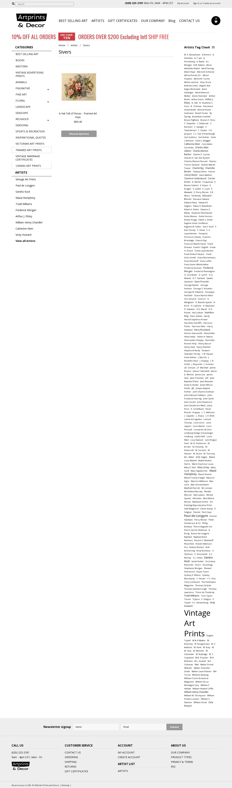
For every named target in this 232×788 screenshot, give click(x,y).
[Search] (13, 3)
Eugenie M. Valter (192, 226)
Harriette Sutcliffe (193, 322)
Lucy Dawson (196, 439)
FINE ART (21, 94)
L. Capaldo (189, 415)
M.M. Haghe (201, 457)
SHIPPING (70, 762)
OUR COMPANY (153, 20)
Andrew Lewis (191, 85)
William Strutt (200, 702)
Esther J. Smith (205, 219)
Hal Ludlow (197, 312)
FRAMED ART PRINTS (29, 150)
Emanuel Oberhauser (202, 212)
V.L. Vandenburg (200, 602)
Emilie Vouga (190, 219)
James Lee (200, 374)
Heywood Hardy (192, 350)
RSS (173, 766)
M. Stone (197, 453)
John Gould (190, 402)
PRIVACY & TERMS (182, 762)
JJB (193, 388)
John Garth (208, 398)
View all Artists (25, 241)
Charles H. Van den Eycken (197, 157)
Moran (187, 501)
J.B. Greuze (189, 367)
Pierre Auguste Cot (203, 526)
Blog (171, 20)
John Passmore (204, 402)
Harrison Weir (199, 326)
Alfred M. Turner (202, 78)
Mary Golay (203, 467)
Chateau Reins (200, 171)
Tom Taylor (207, 595)
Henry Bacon (204, 343)
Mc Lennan (207, 488)
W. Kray (206, 647)
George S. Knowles (202, 288)
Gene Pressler (201, 281)
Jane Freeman (197, 378)
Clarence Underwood (195, 178)
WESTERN (22, 66)
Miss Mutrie (208, 498)
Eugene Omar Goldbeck (196, 223)
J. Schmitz (209, 364)
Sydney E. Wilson (192, 575)
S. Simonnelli (200, 554)
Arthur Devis (197, 99)
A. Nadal (200, 61)
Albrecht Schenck (205, 71)
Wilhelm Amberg (200, 674)
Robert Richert (196, 547)
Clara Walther (205, 175)
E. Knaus (204, 185)
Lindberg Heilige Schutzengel (198, 433)
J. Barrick (202, 357)
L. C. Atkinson (208, 412)
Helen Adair (190, 336)
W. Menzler (198, 650)
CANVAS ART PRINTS (28, 165)
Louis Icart (199, 436)
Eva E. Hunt (208, 226)
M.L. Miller (189, 457)
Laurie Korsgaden (193, 419)
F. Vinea (201, 230)
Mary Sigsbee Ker (199, 470)
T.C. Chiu (211, 578)
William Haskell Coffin (202, 688)
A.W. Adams (199, 65)
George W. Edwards (193, 292)
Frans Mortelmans (206, 257)
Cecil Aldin (207, 144)
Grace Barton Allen (203, 295)
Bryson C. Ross (207, 120)
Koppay (196, 412)
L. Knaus (200, 415)
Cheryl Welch (190, 174)
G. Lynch (203, 274)
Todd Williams (24, 204)
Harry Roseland (202, 329)
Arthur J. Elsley (24, 216)
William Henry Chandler (29, 222)
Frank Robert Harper (194, 254)
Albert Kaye (189, 71)
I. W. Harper (207, 353)
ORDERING (71, 757)
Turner (187, 599)
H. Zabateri (189, 309)
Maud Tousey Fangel (194, 477)
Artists (74, 45)
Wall (197, 664)
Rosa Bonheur (203, 550)
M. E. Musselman (192, 54)
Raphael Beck (200, 536)
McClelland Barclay (193, 491)
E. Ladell (197, 188)
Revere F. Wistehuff (203, 540)
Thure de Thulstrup (204, 592)
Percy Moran (200, 519)
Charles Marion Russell (195, 161)
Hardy (207, 316)
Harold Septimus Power (196, 319)
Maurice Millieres (199, 481)
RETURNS (70, 766)
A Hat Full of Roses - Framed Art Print (78, 115)
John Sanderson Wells (195, 405)
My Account (183, 3)
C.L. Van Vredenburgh (204, 133)
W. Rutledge (201, 654)
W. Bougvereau (202, 643)
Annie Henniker (199, 95)
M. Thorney (209, 453)
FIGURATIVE (23, 88)
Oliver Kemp (206, 508)
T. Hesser (201, 578)
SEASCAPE (22, 113)
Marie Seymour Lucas (202, 464)
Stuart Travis (202, 571)
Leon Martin (199, 426)
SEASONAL (22, 125)
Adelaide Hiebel (192, 68)
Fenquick (203, 233)
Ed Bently (196, 195)
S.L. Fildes (197, 557)
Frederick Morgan (26, 210)
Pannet (196, 512)
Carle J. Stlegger (203, 140)
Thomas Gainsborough (195, 588)
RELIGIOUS (22, 119)
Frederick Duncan (193, 267)
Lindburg (188, 436)
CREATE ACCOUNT (129, 757)
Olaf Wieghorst (191, 508)
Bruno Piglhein (191, 120)
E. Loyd (206, 188)
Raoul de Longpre (200, 533)
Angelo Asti (204, 85)
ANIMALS (21, 82)
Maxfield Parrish (192, 488)
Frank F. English (200, 247)
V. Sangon (206, 599)
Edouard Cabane (201, 199)
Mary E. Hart (190, 467)
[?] (213, 47)
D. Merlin (196, 181)
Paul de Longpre (25, 185)
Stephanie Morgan (193, 568)
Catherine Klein (24, 228)
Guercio (202, 298)
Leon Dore (199, 422)
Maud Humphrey (25, 197)
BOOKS (20, 60)
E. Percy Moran (201, 192)
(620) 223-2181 (20, 752)
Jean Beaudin (206, 381)
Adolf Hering (207, 68)
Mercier (188, 494)
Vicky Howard (23, 234)
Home (62, 45)
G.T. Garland (198, 278)
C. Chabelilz (189, 123)
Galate (209, 278)
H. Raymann (209, 305)
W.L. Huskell (200, 661)
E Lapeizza (208, 181)
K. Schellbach (197, 408)
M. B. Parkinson (198, 443)
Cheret (211, 171)
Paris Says (207, 512)
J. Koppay (204, 360)
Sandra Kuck (23, 191)
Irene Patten (190, 357)
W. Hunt (197, 647)
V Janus (196, 599)
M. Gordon (200, 450)
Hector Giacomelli (193, 333)
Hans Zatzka (196, 316)
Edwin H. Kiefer (191, 209)
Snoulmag (207, 564)
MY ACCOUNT (126, 752)
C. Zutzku (202, 130)
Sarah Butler (197, 561)
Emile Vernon (205, 216)
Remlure (188, 540)
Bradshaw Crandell (201, 116)
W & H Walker (199, 640)
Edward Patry (190, 202)
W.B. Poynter (201, 657)
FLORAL (20, 100)
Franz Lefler (206, 261)
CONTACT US (189, 20)
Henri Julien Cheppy (194, 340)
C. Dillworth (202, 123)
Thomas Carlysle (203, 585)
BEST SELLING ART (73, 20)
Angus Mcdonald (192, 89)
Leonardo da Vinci (203, 429)
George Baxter (191, 285)
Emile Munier (190, 216)
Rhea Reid (189, 543)
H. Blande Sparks (203, 302)
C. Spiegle (199, 126)
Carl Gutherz (190, 137)
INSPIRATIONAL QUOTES (31, 137)
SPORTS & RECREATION (30, 131)
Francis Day (201, 240)
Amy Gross (205, 82)
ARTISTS (97, 20)
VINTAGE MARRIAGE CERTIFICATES (28, 157)
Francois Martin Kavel (195, 243)
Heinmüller (209, 333)
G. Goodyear (190, 274)
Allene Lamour (191, 82)
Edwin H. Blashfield (202, 206)
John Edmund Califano (195, 395)
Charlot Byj (198, 168)
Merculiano (199, 494)
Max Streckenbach (200, 484)
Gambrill (188, 281)
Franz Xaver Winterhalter (196, 264)
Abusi (209, 65)
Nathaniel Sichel (200, 501)
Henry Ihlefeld (203, 347)
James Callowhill (201, 371)
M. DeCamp (198, 446)
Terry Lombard (192, 582)
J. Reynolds (197, 364)
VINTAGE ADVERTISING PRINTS (30, 74)
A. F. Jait (198, 58)
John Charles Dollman (203, 391)
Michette (197, 498)
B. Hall (195, 102)
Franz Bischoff (191, 261)
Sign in (196, 3)
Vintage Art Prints (26, 179)
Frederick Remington (204, 271)
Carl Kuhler (203, 137)
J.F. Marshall (202, 367)
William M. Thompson (195, 695)
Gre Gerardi (190, 298)
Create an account (211, 3)
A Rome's (206, 54)
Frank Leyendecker (204, 250)
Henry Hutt (189, 347)
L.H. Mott (210, 415)
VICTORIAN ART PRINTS (30, 143)
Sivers (198, 564)
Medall (207, 491)
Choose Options (79, 133)
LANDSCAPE (23, 106)
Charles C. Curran (201, 154)
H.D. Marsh (201, 309)
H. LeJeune (196, 305)
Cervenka (188, 147)
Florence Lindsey (192, 237)
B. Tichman (196, 106)
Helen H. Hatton (205, 336)
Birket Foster (201, 113)
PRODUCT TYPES (181, 757)
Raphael (188, 536)
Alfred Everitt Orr (192, 75)
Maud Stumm (205, 474)
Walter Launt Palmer (202, 671)
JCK (206, 378)
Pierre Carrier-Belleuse (195, 530)
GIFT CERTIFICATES (122, 20)
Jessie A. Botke (191, 384)
